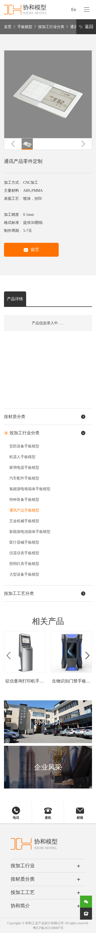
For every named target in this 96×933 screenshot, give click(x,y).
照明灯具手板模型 (24, 564)
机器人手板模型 (22, 457)
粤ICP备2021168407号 (48, 928)
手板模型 (24, 27)
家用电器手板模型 (24, 468)
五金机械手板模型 (24, 521)
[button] (13, 144)
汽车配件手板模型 (24, 478)
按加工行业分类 (51, 27)
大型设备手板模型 (24, 574)
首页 (7, 27)
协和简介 (20, 905)
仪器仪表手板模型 (24, 553)
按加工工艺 (23, 892)
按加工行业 (23, 865)
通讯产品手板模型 (24, 510)
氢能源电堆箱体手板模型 (29, 489)
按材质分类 (23, 879)
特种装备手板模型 (24, 500)
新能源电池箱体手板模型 (29, 532)
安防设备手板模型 (24, 446)
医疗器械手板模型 (24, 542)
